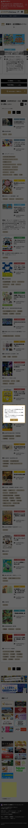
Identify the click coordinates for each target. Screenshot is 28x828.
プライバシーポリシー (13, 412)
